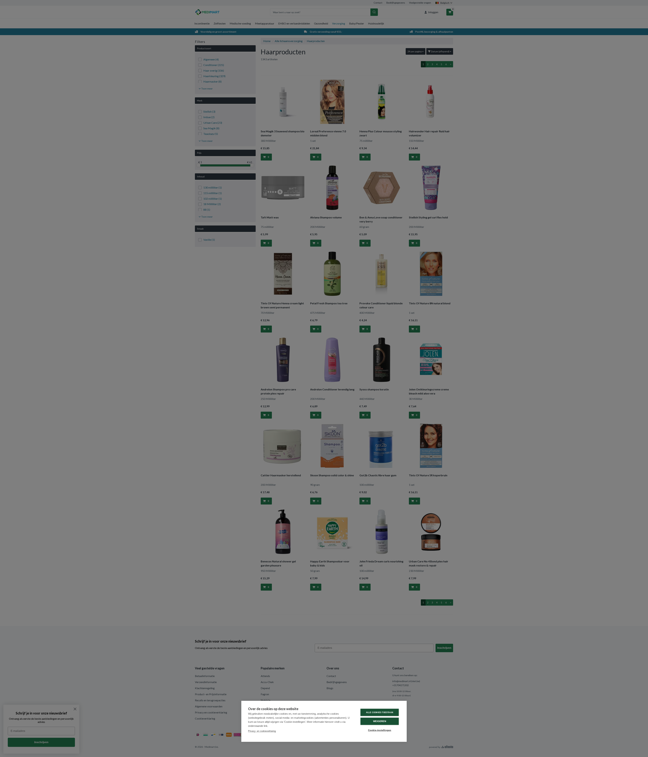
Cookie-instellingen (379, 730)
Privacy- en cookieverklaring (262, 731)
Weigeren (379, 721)
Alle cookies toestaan (379, 712)
